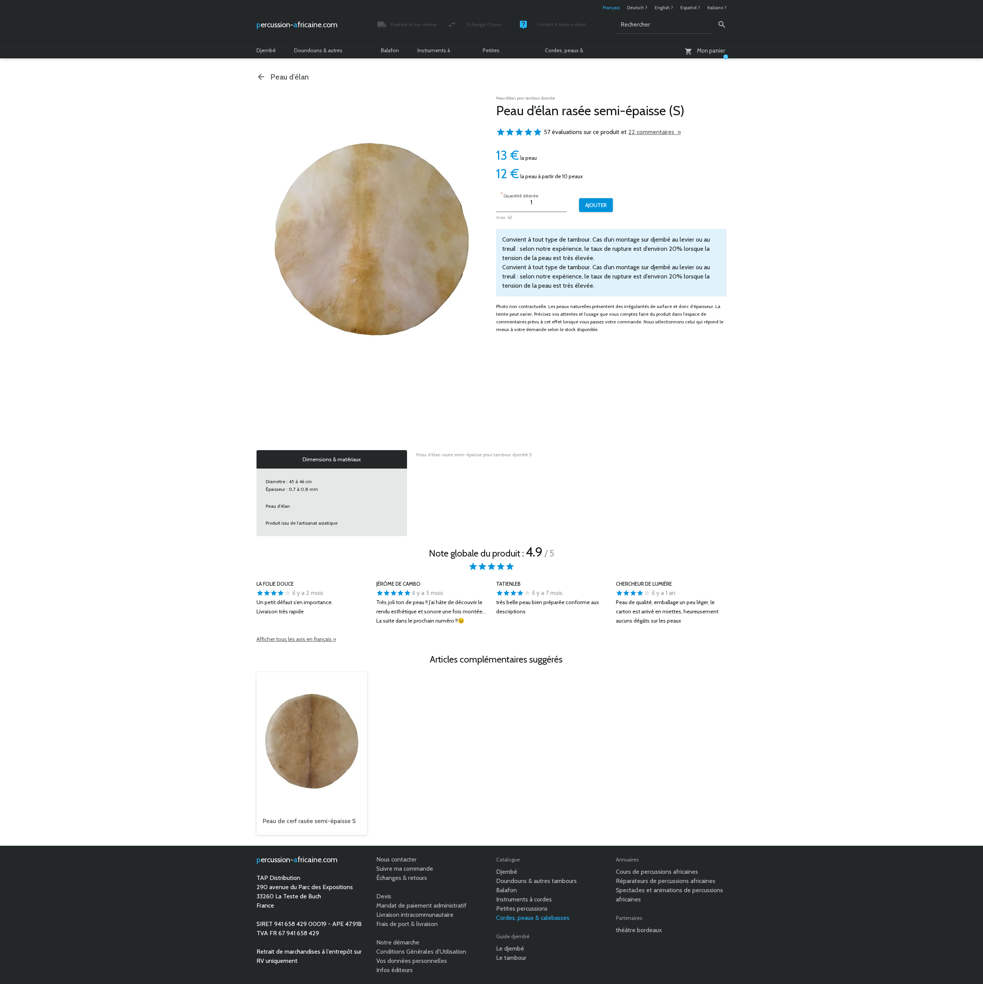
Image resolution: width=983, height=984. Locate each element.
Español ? (690, 7)
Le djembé (510, 948)
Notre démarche (397, 942)
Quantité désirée (519, 195)
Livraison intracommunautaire (414, 914)
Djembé (266, 50)
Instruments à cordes (433, 52)
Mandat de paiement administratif (421, 905)
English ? (664, 7)
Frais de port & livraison (407, 924)
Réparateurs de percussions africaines (665, 881)
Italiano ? (716, 7)
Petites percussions (497, 52)
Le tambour (511, 957)
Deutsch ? (637, 7)
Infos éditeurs (394, 970)
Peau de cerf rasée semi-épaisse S (309, 821)
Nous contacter (396, 859)
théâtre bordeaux (639, 930)
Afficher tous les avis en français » (296, 639)
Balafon (390, 50)
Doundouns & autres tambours (318, 52)
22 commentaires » (654, 132)
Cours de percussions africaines (657, 871)
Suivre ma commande (404, 868)
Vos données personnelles (411, 960)
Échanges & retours (401, 877)
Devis (383, 896)
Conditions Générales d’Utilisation (421, 951)
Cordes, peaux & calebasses (564, 52)
